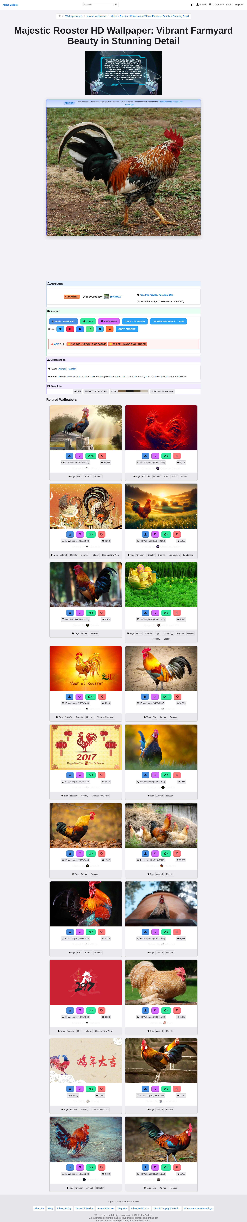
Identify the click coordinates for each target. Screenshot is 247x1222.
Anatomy (140, 376)
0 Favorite (110, 321)
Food (88, 376)
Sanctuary (172, 376)
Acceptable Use (105, 1208)
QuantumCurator (170, 468)
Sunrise (161, 555)
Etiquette (122, 1208)
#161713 (130, 391)
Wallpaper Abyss (73, 16)
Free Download (64, 321)
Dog (82, 376)
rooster (72, 369)
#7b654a (122, 391)
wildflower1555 (170, 625)
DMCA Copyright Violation (166, 1208)
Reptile (104, 376)
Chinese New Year (110, 555)
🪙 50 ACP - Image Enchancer (127, 344)
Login (229, 4)
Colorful (63, 555)
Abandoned (170, 1101)
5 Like (89, 321)
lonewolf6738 (94, 1179)
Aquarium (129, 376)
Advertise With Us (140, 1208)
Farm (113, 376)
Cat (76, 376)
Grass (139, 633)
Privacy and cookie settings (198, 1208)
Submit (202, 4)
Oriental (84, 555)
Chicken (146, 476)
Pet (163, 376)
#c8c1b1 (144, 391)
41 (92, 456)
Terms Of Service (84, 1208)
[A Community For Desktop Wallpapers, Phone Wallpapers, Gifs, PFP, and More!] (59, 16)
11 (91, 696)
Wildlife (182, 376)
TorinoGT (116, 296)
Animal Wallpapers (97, 16)
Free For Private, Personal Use (156, 295)
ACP (56, 344)
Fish (120, 376)
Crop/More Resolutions (168, 321)
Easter (166, 639)
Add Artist (72, 296)
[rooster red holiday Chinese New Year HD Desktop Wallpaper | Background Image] (86, 1004)
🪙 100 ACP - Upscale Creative (87, 344)
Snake (63, 376)
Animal (62, 369)
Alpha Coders (10, 5)
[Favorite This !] (80, 1010)
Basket (190, 633)
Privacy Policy (64, 1208)
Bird (70, 376)
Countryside (174, 555)
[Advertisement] (123, 258)
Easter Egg (168, 633)
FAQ (50, 1208)
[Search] (116, 4)
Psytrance (170, 865)
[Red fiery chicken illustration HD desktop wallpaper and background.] (161, 449)
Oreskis (94, 625)
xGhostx (95, 468)
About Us (39, 1208)
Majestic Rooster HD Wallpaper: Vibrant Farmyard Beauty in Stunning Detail (150, 16)
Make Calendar (135, 321)
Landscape (188, 555)
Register (239, 4)
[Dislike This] (101, 1010)
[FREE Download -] (70, 1010)
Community (217, 4)
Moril (170, 1022)
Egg (158, 633)
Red (166, 476)
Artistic (174, 476)
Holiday (95, 555)
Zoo (158, 376)
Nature (150, 376)
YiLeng (94, 1101)
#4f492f (137, 391)
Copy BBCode (127, 329)
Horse (96, 376)
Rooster (98, 476)
